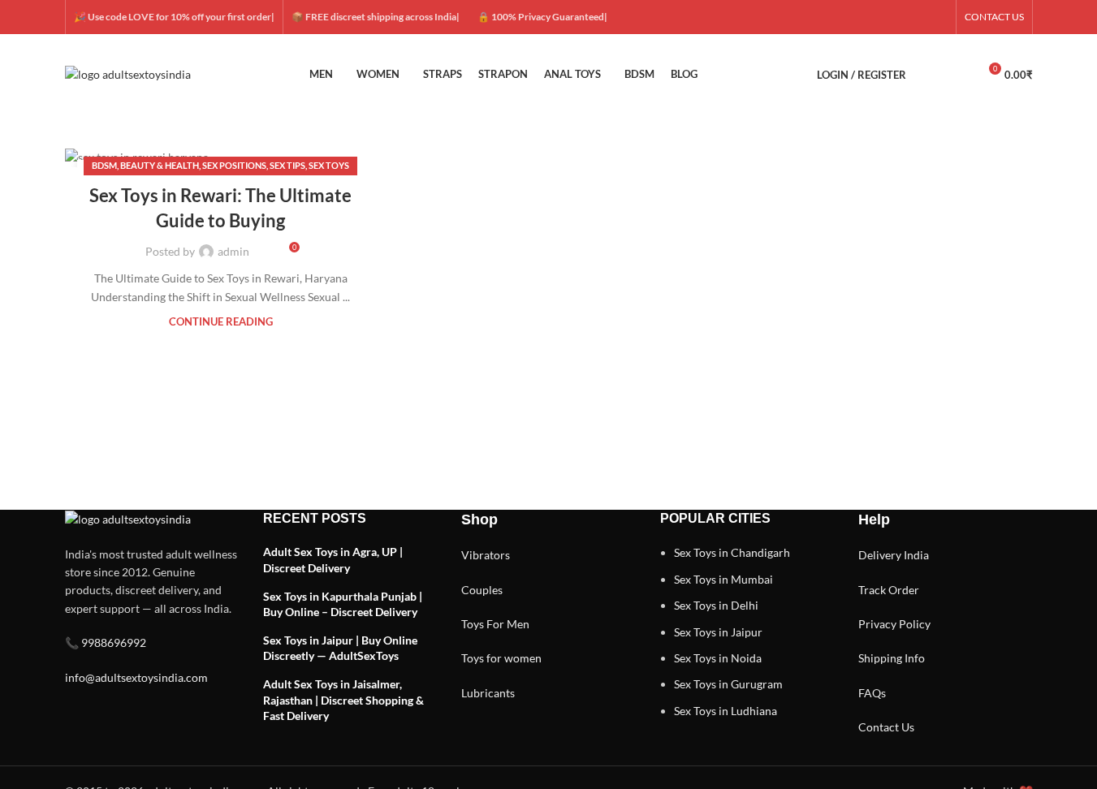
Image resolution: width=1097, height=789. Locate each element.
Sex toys (329, 165)
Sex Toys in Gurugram (728, 684)
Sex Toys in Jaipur (718, 632)
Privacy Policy (894, 624)
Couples (482, 590)
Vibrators (485, 555)
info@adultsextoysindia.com (136, 677)
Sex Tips (287, 165)
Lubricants (488, 693)
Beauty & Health (159, 165)
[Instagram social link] (899, 17)
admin (233, 251)
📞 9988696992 (105, 642)
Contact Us (886, 727)
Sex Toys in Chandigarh (732, 552)
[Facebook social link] (860, 17)
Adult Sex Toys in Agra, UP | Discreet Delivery (333, 560)
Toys (472, 624)
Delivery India (893, 555)
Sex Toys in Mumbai (723, 579)
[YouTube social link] (918, 17)
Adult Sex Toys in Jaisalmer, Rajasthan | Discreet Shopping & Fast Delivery (343, 699)
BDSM (104, 165)
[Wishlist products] (958, 74)
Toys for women (501, 658)
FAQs (872, 693)
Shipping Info (891, 658)
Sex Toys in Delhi (716, 605)
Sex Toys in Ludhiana (725, 711)
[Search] (929, 74)
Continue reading (221, 322)
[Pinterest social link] (938, 17)
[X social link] (879, 17)
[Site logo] (128, 73)
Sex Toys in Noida (718, 658)
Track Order (888, 590)
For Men (507, 624)
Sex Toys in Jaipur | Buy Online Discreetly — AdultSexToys (340, 648)
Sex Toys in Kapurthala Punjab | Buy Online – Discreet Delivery (342, 604)
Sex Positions (234, 165)
